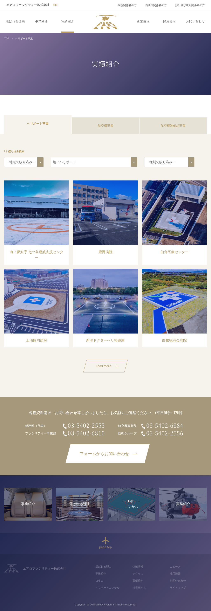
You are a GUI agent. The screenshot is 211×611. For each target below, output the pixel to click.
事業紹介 (41, 21)
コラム (99, 580)
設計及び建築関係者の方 (190, 5)
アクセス (137, 573)
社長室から (139, 587)
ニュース (175, 566)
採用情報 (169, 21)
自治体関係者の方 (156, 5)
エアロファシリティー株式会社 (27, 5)
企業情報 (143, 21)
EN (55, 5)
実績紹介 (67, 21)
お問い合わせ (195, 21)
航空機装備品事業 (173, 126)
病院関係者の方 (127, 5)
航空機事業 (105, 126)
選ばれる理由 (15, 21)
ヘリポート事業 (38, 123)
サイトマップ (178, 587)
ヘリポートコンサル (107, 587)
